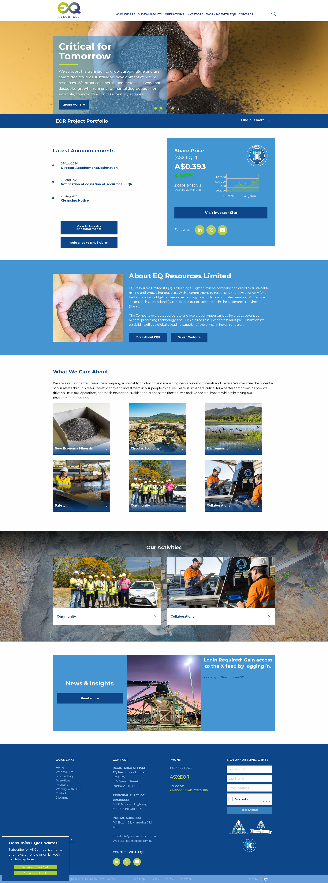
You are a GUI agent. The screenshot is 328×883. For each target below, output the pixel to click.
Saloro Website (189, 337)
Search (168, 879)
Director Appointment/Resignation (89, 168)
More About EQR (148, 337)
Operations (174, 14)
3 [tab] (167, 108)
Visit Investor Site (221, 213)
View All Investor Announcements (89, 228)
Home (60, 767)
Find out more (253, 120)
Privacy (154, 879)
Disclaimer (62, 797)
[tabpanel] (164, 57)
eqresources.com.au (139, 841)
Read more (90, 698)
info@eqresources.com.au (139, 836)
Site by (254, 879)
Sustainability (150, 14)
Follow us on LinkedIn (35, 873)
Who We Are (125, 14)
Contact (246, 14)
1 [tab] (155, 108)
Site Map (139, 879)
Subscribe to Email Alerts (89, 242)
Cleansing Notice (75, 200)
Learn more (72, 104)
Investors (195, 14)
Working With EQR (221, 14)
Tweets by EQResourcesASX (222, 677)
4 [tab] (172, 108)
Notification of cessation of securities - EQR (96, 184)
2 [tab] (161, 108)
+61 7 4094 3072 (181, 767)
